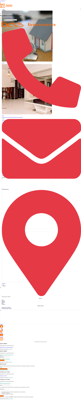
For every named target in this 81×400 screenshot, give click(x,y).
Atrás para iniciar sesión (4, 370)
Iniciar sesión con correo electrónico (6, 347)
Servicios (4, 10)
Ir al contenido (2, 0)
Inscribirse (10, 349)
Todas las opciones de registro (5, 383)
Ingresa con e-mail (3, 375)
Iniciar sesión (2, 360)
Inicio (3, 9)
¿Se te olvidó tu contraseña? (5, 359)
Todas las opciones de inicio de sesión (6, 354)
